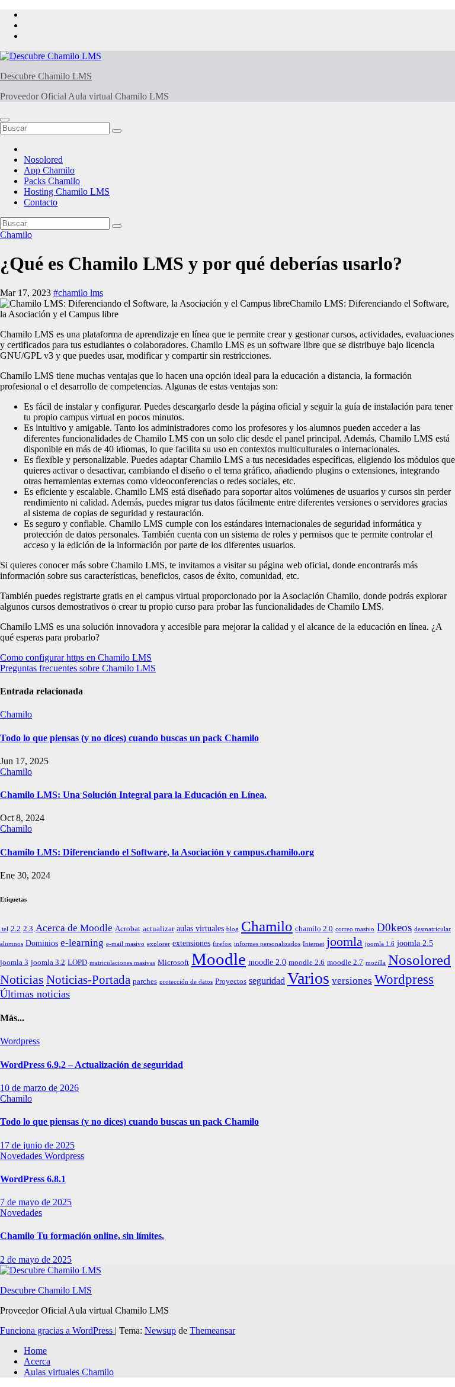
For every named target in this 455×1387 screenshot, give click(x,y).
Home (35, 1351)
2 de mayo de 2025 (36, 1259)
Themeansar (212, 1330)
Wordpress (404, 979)
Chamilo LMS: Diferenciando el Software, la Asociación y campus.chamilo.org (157, 852)
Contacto (40, 202)
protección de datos (186, 982)
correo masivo (354, 929)
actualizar (158, 929)
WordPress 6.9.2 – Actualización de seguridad (91, 1065)
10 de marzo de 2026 (39, 1088)
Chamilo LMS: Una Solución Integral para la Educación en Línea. (133, 795)
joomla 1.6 (380, 944)
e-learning (82, 942)
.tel (4, 929)
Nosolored (43, 160)
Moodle (218, 959)
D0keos (394, 927)
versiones (352, 980)
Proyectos (230, 981)
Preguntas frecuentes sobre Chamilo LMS (78, 668)
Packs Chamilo (52, 181)
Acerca (37, 1361)
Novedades (22, 1156)
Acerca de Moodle (74, 928)
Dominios (41, 943)
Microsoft (173, 962)
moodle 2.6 (307, 962)
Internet (313, 944)
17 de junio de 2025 (37, 1145)
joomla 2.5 (415, 943)
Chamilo (16, 235)
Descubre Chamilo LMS (46, 76)
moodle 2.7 (345, 962)
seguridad (267, 981)
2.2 (16, 929)
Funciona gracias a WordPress (57, 1330)
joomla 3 (14, 962)
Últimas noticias (35, 994)
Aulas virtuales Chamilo (69, 1372)
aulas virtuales (200, 928)
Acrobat (127, 929)
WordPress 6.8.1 (33, 1179)
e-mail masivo (125, 944)
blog (232, 929)
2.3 (28, 929)
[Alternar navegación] (4, 119)
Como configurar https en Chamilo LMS (76, 657)
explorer (158, 944)
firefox (222, 944)
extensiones (191, 943)
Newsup (160, 1330)
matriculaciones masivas (122, 963)
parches (145, 981)
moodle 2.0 (267, 962)
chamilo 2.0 (314, 929)
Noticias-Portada (88, 979)
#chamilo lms (78, 293)
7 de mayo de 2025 (36, 1202)
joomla (344, 942)
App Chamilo (49, 170)
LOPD (77, 962)
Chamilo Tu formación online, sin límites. (82, 1236)
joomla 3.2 (48, 962)
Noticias (22, 979)
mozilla (376, 963)
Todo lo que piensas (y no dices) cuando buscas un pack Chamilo (129, 738)
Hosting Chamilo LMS (67, 191)
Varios (308, 978)
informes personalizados (267, 944)
